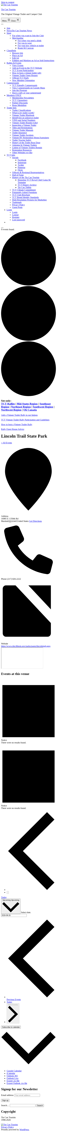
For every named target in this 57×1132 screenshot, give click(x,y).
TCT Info (11, 155)
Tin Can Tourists (8, 9)
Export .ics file (13, 1081)
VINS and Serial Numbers (23, 120)
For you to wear (25, 43)
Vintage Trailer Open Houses (25, 75)
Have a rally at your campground (26, 93)
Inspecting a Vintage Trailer (24, 125)
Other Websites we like (22, 152)
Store (9, 33)
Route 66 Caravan (26, 48)
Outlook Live (12, 1078)
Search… (5, 1105)
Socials (15, 157)
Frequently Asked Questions (24, 192)
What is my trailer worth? (23, 113)
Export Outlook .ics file (17, 1083)
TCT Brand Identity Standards (25, 197)
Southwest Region (43, 406)
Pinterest (21, 167)
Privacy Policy (18, 205)
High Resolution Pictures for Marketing (29, 200)
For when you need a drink (29, 40)
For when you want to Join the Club (28, 35)
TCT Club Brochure (21, 195)
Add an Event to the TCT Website (27, 68)
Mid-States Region (27, 403)
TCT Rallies (8, 403)
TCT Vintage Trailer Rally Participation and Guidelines (25, 420)
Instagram (22, 162)
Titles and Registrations (22, 127)
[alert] (28, 711)
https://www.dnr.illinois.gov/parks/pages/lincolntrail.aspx (25, 646)
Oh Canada (30, 409)
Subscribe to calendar (11, 1027)
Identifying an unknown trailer (25, 118)
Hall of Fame (18, 175)
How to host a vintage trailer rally (26, 73)
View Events (17, 65)
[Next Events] (8, 892)
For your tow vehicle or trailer (31, 45)
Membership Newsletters (23, 98)
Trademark (17, 202)
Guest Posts (17, 207)
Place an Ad (17, 55)
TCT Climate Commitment (24, 190)
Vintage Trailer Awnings (22, 135)
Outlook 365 (12, 1076)
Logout (15, 215)
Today (4, 897)
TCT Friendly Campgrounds (24, 85)
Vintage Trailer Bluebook (23, 115)
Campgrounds (13, 83)
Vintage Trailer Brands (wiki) (25, 123)
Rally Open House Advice (12, 429)
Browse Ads (17, 53)
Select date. (26, 912)
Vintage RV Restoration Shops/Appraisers (30, 137)
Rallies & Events (14, 63)
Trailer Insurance (19, 132)
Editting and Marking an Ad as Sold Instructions (33, 60)
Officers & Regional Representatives (28, 172)
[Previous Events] (31, 890)
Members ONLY (14, 95)
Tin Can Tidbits (24, 187)
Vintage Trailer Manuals (22, 130)
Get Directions (35, 521)
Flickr (20, 170)
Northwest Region (11, 409)
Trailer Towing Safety (21, 140)
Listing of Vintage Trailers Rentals (27, 147)
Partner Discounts (20, 103)
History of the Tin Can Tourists (25, 177)
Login (9, 210)
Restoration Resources (22, 150)
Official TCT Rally (20, 78)
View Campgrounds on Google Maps (28, 88)
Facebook (22, 160)
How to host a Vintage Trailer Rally (16, 424)
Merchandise (17, 38)
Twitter (21, 165)
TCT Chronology (20, 100)
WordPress (24, 1129)
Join (8, 28)
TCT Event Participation (23, 70)
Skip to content (7, 2)
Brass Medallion (19, 105)
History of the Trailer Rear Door (26, 142)
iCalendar (11, 1073)
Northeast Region (21, 406)
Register (15, 217)
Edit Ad (15, 58)
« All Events (6, 443)
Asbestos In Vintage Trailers (24, 145)
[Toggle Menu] (2, 24)
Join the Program (19, 90)
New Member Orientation (23, 80)
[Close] (2, 227)
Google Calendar (14, 1071)
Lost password (18, 220)
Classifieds (11, 50)
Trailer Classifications (21, 110)
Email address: (7, 1095)
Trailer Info (11, 108)
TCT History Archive (27, 185)
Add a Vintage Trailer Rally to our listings (19, 415)
